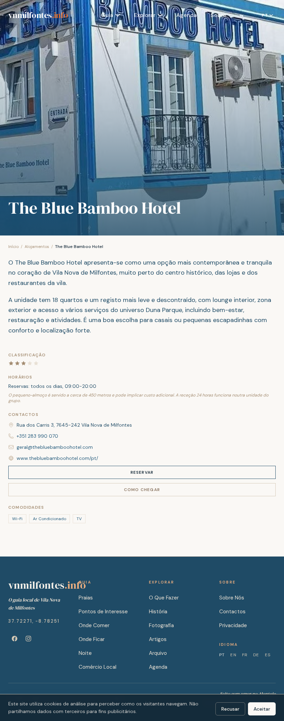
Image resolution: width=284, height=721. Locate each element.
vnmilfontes (38, 15)
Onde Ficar (92, 639)
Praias (86, 597)
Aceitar (262, 709)
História (158, 611)
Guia (107, 15)
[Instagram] (28, 638)
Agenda (186, 15)
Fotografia (161, 625)
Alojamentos (37, 246)
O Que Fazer (164, 597)
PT (222, 655)
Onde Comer (94, 625)
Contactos (232, 611)
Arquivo (158, 653)
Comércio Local (97, 667)
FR (245, 655)
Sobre (218, 15)
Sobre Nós (231, 597)
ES (267, 655)
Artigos (158, 639)
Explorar (145, 15)
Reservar (142, 472)
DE (256, 655)
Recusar (230, 709)
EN (233, 655)
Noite (85, 653)
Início (13, 246)
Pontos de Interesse (103, 611)
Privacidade (233, 625)
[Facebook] (14, 638)
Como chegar (142, 489)
